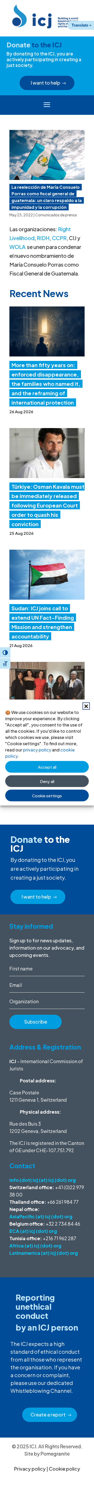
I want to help (45, 83)
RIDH (43, 238)
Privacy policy (30, 1469)
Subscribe (35, 1022)
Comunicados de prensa (56, 214)
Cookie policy (64, 1469)
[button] (86, 706)
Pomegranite (55, 1454)
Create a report (48, 1415)
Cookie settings (47, 795)
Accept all (47, 766)
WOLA (17, 246)
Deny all (47, 781)
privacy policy (37, 749)
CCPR (59, 238)
